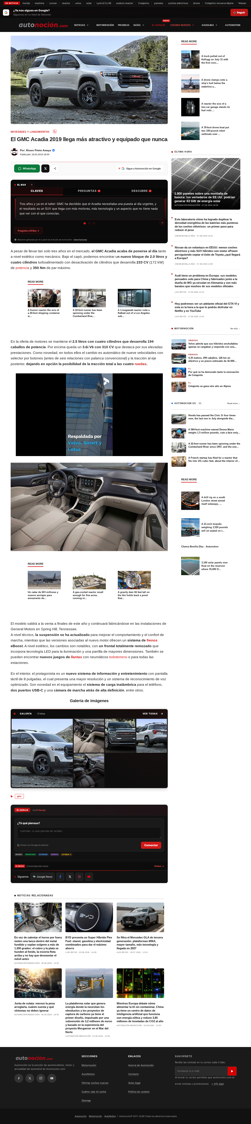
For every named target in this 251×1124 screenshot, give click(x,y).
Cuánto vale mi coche (94, 1091)
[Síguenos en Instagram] (79, 877)
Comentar (151, 845)
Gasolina (208, 25)
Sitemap (86, 1100)
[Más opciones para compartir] (55, 168)
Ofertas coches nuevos (95, 1082)
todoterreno (118, 657)
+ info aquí (217, 1083)
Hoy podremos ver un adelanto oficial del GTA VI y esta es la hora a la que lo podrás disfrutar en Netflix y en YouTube (207, 307)
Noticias (79, 25)
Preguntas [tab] (89, 191)
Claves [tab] (37, 191)
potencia (22, 268)
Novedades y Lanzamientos (30, 131)
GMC (19, 796)
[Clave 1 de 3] (84, 223)
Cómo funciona (80, 240)
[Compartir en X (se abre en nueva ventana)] (45, 168)
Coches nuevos (180, 25)
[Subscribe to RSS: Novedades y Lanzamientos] (55, 131)
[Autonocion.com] (43, 24)
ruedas (140, 364)
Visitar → (159, 866)
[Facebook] (18, 1078)
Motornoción (105, 25)
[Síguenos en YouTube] (89, 877)
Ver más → (235, 328)
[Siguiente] (162, 223)
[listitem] (42, 753)
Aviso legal (134, 1082)
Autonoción (81, 1116)
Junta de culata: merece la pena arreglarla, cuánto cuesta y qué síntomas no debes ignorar (34, 1007)
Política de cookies (139, 1091)
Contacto (133, 1074)
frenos (152, 640)
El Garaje (158, 25)
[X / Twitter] (29, 1078)
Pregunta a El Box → (28, 230)
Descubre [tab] (141, 191)
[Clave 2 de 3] (89, 223)
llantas (76, 657)
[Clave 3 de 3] (94, 223)
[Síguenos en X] (70, 877)
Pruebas (123, 25)
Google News (44, 876)
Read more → (233, 403)
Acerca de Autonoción (141, 1065)
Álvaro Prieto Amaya (38, 150)
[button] (153, 713)
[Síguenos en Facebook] (60, 877)
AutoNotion (232, 25)
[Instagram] (40, 1078)
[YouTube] (51, 1078)
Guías (137, 25)
